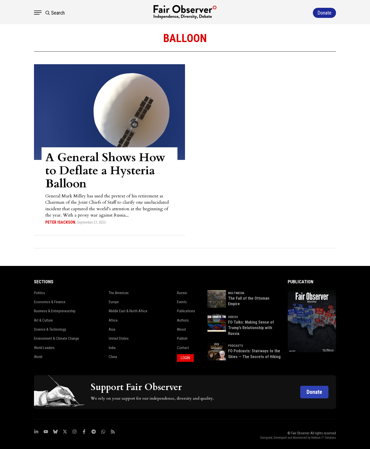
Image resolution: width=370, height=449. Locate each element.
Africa (113, 320)
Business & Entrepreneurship (55, 311)
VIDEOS (233, 317)
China (113, 357)
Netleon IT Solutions (323, 437)
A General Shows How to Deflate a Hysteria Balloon (105, 171)
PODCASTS (235, 346)
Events (182, 302)
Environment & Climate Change (56, 338)
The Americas (119, 293)
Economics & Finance (49, 302)
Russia (182, 293)
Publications (186, 311)
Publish (182, 338)
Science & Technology (50, 329)
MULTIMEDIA (236, 293)
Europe (114, 302)
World (38, 357)
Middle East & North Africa (128, 311)
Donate (314, 392)
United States (119, 338)
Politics (39, 293)
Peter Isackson (60, 222)
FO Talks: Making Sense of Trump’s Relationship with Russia (251, 328)
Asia (112, 329)
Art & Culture (43, 320)
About (181, 329)
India (112, 348)
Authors (183, 320)
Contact (183, 348)
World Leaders (44, 348)
